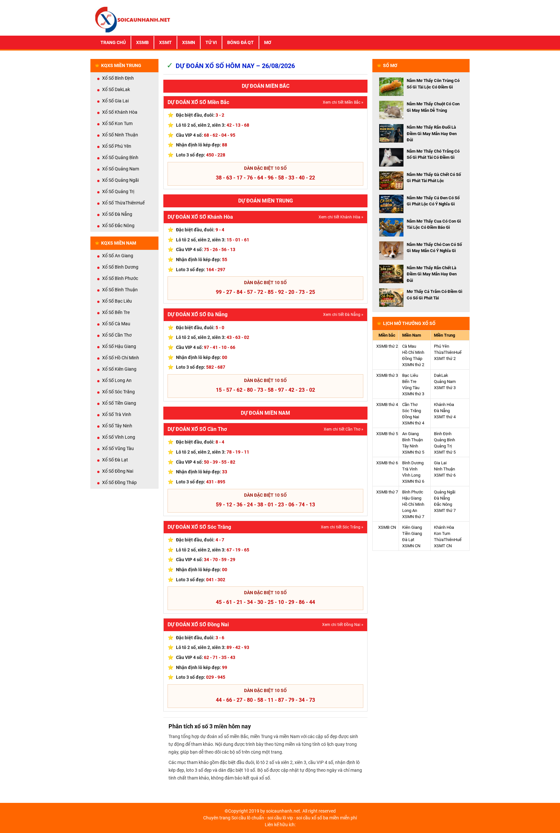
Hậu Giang (411, 498)
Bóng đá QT (240, 42)
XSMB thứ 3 (387, 375)
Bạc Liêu (410, 375)
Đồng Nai (410, 416)
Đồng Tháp (412, 358)
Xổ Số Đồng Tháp (119, 482)
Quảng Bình (444, 439)
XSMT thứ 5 (445, 452)
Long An (409, 510)
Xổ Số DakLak (116, 89)
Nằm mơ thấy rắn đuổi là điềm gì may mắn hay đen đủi (432, 133)
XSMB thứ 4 (387, 404)
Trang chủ (113, 42)
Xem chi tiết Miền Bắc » (343, 102)
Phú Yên (441, 346)
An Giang (410, 433)
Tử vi (211, 42)
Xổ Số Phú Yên (116, 146)
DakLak (441, 375)
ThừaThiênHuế (447, 352)
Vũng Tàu (410, 387)
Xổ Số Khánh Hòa (119, 112)
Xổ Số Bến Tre (116, 312)
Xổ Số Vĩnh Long (118, 437)
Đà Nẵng (442, 410)
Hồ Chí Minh (413, 352)
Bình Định (442, 433)
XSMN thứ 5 (413, 452)
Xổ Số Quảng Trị (118, 191)
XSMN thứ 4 (413, 423)
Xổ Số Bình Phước (120, 278)
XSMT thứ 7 (445, 510)
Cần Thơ (409, 404)
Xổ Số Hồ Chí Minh (120, 357)
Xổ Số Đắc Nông (118, 225)
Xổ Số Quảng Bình (120, 157)
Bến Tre (409, 381)
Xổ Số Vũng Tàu (118, 448)
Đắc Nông (443, 504)
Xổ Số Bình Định (118, 78)
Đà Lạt (408, 539)
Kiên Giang (412, 527)
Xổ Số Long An (117, 380)
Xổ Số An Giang (117, 255)
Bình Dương (413, 462)
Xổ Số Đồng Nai (117, 471)
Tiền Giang (412, 533)
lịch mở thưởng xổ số (409, 323)
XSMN (188, 42)
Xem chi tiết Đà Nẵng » (343, 314)
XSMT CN (443, 545)
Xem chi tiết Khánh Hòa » (341, 217)
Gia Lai (440, 462)
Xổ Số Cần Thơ (117, 335)
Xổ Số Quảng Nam (120, 168)
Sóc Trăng (411, 410)
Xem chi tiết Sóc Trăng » (342, 527)
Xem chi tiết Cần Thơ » (343, 429)
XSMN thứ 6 (413, 481)
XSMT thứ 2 (445, 358)
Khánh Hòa (444, 404)
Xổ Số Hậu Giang (119, 346)
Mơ (267, 42)
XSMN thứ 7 (413, 516)
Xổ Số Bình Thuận (120, 289)
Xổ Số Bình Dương (120, 267)
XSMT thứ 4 (445, 416)
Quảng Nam (445, 381)
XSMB (142, 42)
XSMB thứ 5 (387, 433)
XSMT (165, 42)
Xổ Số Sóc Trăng (118, 391)
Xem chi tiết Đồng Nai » (342, 624)
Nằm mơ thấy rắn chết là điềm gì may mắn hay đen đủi (432, 274)
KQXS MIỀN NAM (118, 243)
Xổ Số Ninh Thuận (120, 134)
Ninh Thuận (444, 469)
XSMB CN (387, 527)
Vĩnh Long (411, 475)
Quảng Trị (443, 446)
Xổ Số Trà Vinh (116, 414)
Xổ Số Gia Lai (115, 100)
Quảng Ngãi (444, 492)
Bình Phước (412, 492)
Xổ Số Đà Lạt (115, 459)
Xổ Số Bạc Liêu (117, 301)
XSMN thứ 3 (413, 393)
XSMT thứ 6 (445, 475)
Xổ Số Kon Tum (117, 123)
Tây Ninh (410, 446)
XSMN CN (411, 545)
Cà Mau (409, 346)
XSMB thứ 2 (387, 346)
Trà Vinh (409, 469)
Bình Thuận (412, 439)
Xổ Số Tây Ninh (117, 425)
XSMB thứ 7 (387, 492)
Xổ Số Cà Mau (116, 323)
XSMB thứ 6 (387, 462)
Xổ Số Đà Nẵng (117, 214)
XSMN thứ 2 (413, 364)
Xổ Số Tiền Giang (119, 403)
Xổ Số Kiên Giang (119, 369)
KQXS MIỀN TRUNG (121, 65)
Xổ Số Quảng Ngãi (120, 180)
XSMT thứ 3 (445, 387)
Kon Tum (442, 533)
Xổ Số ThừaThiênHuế (123, 202)
